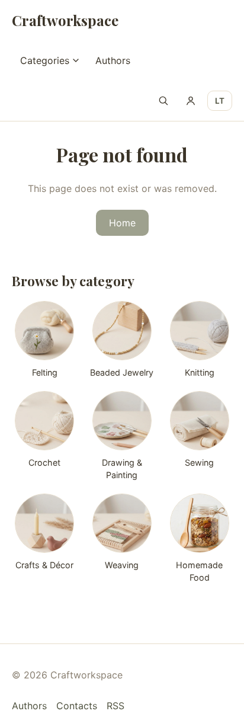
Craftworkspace (65, 20)
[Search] (163, 100)
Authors (112, 60)
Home (122, 223)
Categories (44, 60)
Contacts (76, 706)
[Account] (190, 100)
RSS (115, 706)
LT (219, 100)
